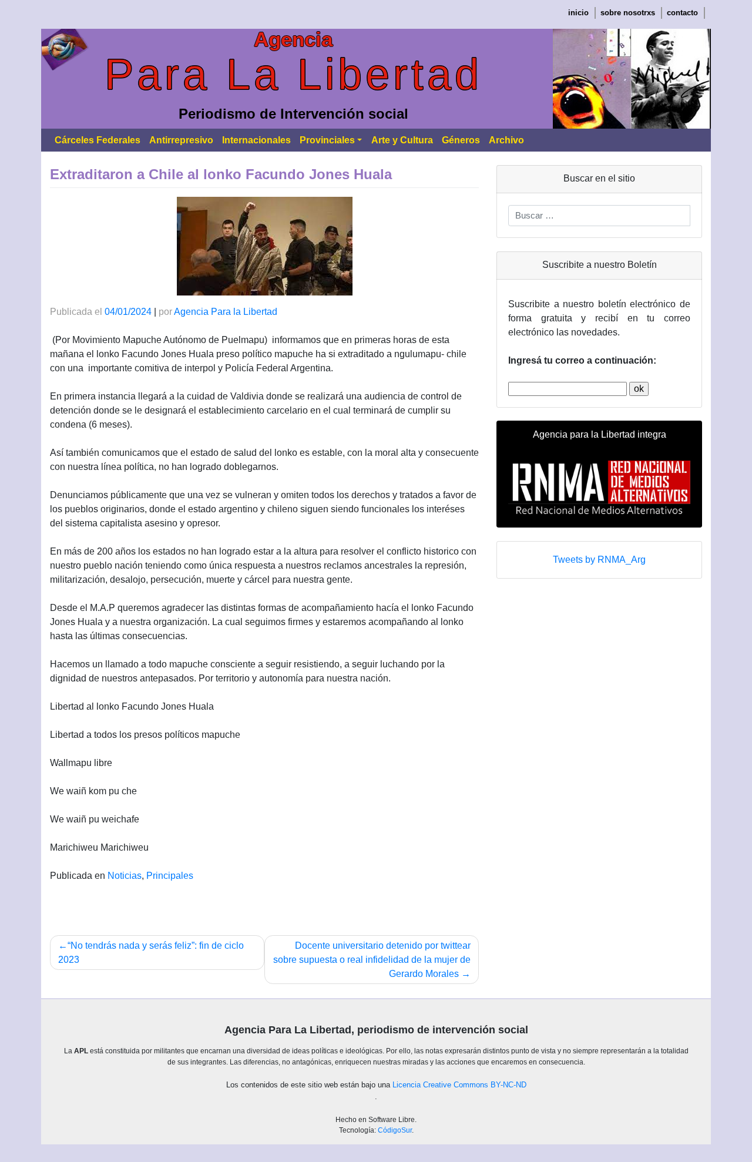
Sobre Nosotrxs (627, 12)
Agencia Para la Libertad (225, 312)
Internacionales (256, 140)
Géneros (461, 140)
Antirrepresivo (181, 140)
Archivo (506, 140)
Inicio (578, 12)
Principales (169, 876)
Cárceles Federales (97, 140)
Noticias (125, 876)
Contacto (682, 12)
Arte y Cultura (402, 140)
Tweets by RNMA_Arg (599, 560)
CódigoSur (395, 1130)
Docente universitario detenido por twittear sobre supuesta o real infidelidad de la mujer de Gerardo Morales (372, 960)
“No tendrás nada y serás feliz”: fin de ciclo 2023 (151, 953)
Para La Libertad (293, 74)
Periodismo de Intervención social (293, 114)
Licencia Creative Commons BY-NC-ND (459, 1084)
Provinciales (327, 140)
